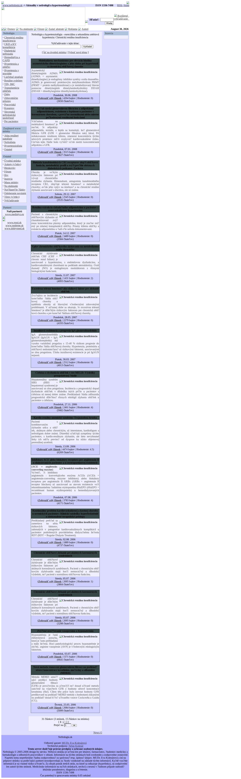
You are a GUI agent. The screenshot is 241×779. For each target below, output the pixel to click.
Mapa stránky (11, 182)
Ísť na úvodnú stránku (54, 52)
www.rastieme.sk (14, 225)
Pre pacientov (11, 121)
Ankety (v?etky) (12, 164)
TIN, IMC (9, 84)
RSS (119, 5)
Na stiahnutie (26, 29)
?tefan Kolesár (75, 746)
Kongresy (9, 108)
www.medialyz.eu (14, 214)
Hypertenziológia (13, 145)
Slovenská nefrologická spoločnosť (9, 114)
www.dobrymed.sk (14, 228)
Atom (126, 5)
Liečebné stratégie (13, 77)
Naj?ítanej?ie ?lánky (14, 189)
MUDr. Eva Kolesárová (74, 743)
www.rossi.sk (14, 222)
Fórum (40, 29)
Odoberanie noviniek (15, 193)
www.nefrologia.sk (12, 5)
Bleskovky (9, 168)
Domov (11, 29)
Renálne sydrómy (13, 80)
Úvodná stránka (12, 160)
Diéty (7, 94)
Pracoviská (10, 104)
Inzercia (8, 178)
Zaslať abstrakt (56, 29)
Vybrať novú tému (77, 52)
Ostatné (8, 149)
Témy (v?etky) (12, 196)
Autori (85, 29)
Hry (6, 175)
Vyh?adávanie (11, 200)
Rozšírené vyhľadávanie (121, 17)
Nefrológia (9, 142)
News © (97, 732)
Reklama (72, 29)
